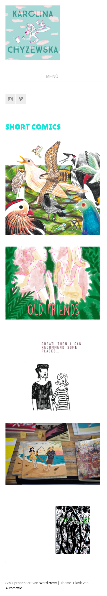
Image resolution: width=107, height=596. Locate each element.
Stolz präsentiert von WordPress (31, 583)
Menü (52, 76)
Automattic (13, 588)
